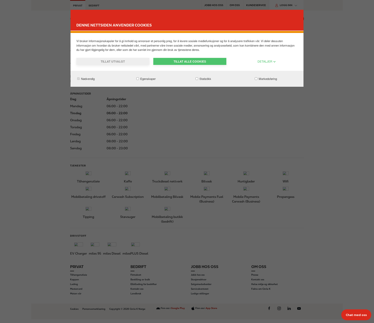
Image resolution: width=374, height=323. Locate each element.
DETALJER (265, 61)
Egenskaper (147, 79)
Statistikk (205, 79)
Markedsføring (267, 79)
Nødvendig (87, 79)
